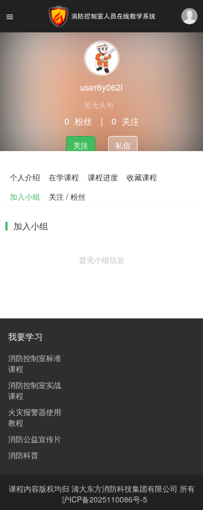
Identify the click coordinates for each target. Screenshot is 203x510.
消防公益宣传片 (34, 438)
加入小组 (25, 196)
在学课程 (64, 177)
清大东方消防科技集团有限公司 (125, 488)
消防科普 (23, 455)
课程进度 (103, 177)
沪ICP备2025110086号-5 (104, 499)
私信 (122, 145)
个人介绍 (25, 177)
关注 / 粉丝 (67, 196)
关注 (80, 145)
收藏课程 (142, 177)
